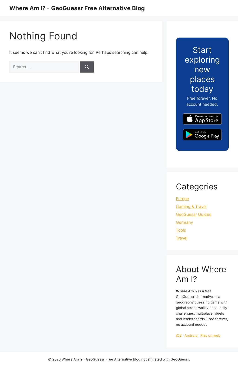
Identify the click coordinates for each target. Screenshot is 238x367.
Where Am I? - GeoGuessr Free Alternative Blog (77, 8)
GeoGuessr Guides (193, 214)
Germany (184, 222)
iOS (179, 335)
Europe (182, 198)
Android (191, 335)
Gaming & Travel (191, 206)
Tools (181, 230)
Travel (181, 238)
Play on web (210, 335)
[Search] (87, 67)
